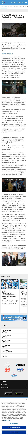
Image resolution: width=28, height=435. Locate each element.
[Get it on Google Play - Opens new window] (19, 394)
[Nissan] (7, 365)
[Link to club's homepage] (3, 2)
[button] (14, 30)
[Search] (23, 2)
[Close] (26, 399)
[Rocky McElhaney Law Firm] (20, 370)
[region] (14, 416)
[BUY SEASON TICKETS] (14, 318)
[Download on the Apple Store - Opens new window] (8, 393)
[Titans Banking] (20, 365)
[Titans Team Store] (14, 375)
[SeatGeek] (7, 370)
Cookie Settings (14, 423)
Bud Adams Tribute (7, 53)
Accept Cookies (14, 432)
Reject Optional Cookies (14, 427)
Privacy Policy (6, 420)
